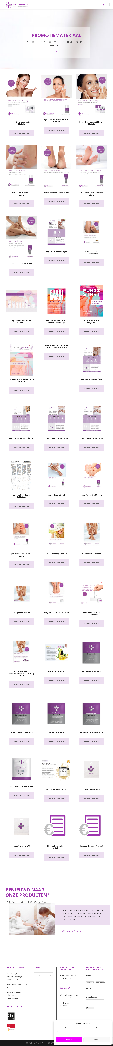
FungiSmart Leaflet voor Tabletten (21, 496)
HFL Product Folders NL (91, 554)
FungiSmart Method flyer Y (92, 379)
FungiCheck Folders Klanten (56, 612)
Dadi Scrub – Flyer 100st (56, 789)
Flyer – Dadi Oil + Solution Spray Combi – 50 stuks (56, 346)
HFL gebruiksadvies (21, 612)
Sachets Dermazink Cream (91, 732)
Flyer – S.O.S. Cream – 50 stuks (21, 194)
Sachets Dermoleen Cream (21, 732)
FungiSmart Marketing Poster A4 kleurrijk (56, 321)
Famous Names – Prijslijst (91, 846)
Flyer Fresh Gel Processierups (91, 252)
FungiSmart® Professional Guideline (21, 321)
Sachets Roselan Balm (91, 671)
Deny (96, 1040)
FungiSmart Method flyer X (21, 438)
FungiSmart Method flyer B (56, 438)
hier (65, 975)
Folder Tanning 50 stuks (56, 554)
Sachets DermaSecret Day (21, 786)
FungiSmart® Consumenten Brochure (21, 380)
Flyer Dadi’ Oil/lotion (56, 671)
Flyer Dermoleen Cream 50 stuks (91, 194)
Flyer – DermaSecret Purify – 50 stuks (56, 120)
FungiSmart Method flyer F (56, 251)
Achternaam (100, 983)
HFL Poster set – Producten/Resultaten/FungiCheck (21, 673)
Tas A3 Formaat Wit (21, 846)
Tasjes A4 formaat (91, 789)
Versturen (90, 1008)
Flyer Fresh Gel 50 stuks (21, 263)
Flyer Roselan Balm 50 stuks (56, 193)
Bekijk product (21, 133)
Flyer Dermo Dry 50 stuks (92, 495)
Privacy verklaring (14, 992)
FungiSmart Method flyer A (92, 438)
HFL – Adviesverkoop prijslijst (56, 847)
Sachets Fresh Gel (56, 732)
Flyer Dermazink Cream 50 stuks (21, 555)
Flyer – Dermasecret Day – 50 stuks (21, 123)
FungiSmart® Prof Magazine (91, 321)
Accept (69, 1040)
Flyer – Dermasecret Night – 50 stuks (91, 123)
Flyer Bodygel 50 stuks (56, 495)
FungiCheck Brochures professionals (91, 613)
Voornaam (90, 983)
